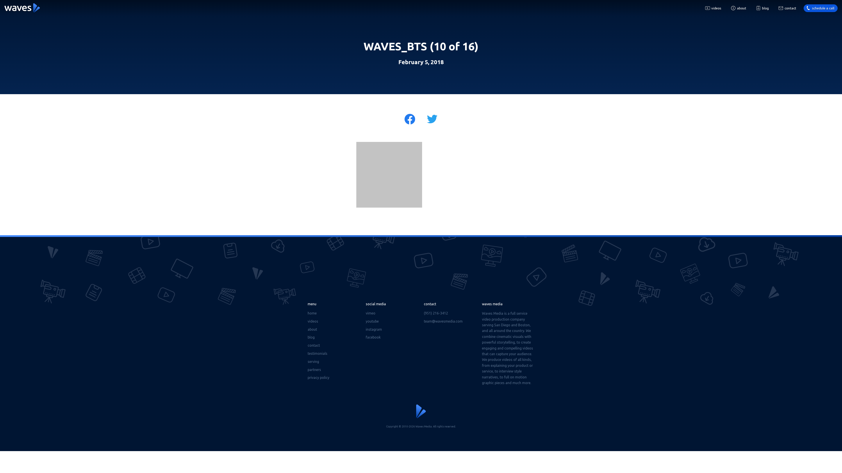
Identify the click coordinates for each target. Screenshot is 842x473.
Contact (790, 8)
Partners (314, 370)
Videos (716, 8)
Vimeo (370, 313)
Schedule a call (823, 8)
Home (312, 313)
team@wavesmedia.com (443, 321)
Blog (765, 8)
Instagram (374, 329)
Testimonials (317, 353)
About (741, 8)
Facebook (373, 337)
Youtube (372, 321)
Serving (313, 362)
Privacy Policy (318, 377)
